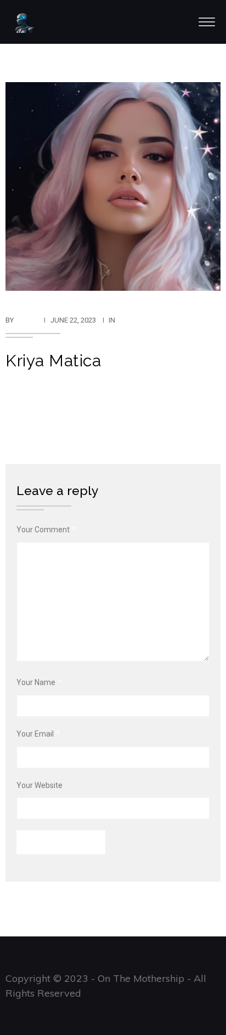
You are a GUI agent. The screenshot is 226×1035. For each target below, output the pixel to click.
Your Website (39, 785)
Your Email (38, 733)
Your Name (38, 682)
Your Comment (46, 529)
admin (26, 320)
